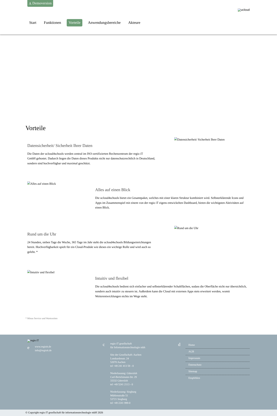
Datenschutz (194, 365)
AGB (191, 351)
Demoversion (41, 3)
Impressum (194, 358)
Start (32, 23)
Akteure (134, 23)
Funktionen (52, 23)
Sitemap (192, 371)
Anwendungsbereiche (104, 23)
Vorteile (74, 23)
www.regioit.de (43, 346)
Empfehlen (194, 378)
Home (191, 345)
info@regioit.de (43, 350)
